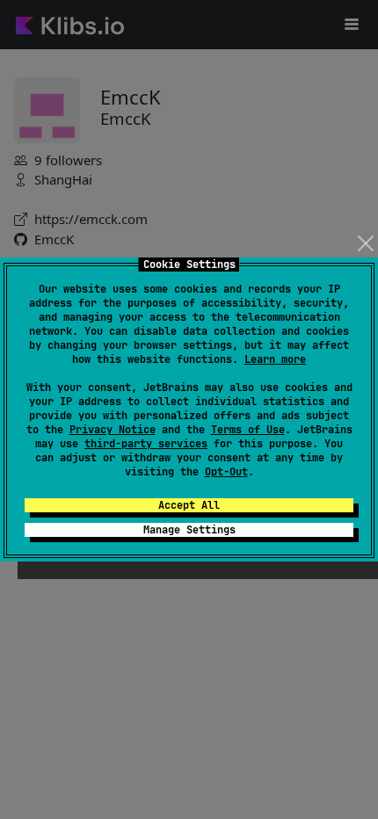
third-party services (145, 444)
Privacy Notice (112, 430)
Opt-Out (226, 472)
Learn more (275, 359)
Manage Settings (189, 530)
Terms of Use (248, 430)
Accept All (189, 505)
